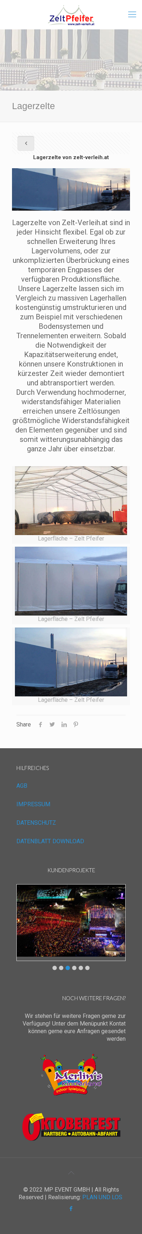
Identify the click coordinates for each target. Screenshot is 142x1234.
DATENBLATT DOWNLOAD (50, 841)
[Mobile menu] (132, 14)
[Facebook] (71, 1208)
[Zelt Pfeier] (71, 14)
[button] (54, 968)
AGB (21, 785)
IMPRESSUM (33, 804)
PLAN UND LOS (102, 1197)
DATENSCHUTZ (36, 822)
